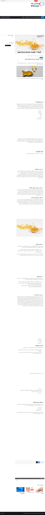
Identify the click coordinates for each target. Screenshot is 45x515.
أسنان (29, 17)
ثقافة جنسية (34, 17)
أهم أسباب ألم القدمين (31, 492)
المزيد (23, 17)
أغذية (31, 17)
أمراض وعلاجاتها (39, 17)
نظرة (29, 513)
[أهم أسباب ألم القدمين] (30, 489)
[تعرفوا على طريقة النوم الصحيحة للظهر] (20, 489)
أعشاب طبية (26, 17)
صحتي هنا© (37, 513)
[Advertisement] (15, 9)
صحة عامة (42, 17)
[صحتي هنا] (37, 4)
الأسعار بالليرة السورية (26, 513)
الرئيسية (41, 55)
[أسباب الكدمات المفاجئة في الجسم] (39, 489)
